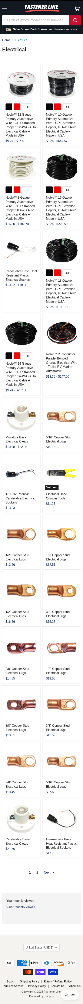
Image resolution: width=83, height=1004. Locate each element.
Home (6, 40)
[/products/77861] (21, 473)
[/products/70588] (61, 648)
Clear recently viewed (20, 906)
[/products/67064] (21, 250)
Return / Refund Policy (58, 981)
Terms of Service (12, 986)
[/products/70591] (21, 648)
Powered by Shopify (41, 996)
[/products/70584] (61, 534)
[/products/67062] (21, 818)
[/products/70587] (21, 704)
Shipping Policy (29, 981)
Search (11, 981)
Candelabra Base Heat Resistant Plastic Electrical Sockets (21, 275)
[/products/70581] (61, 761)
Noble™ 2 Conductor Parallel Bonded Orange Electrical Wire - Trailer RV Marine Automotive (61, 362)
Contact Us (57, 986)
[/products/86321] (61, 416)
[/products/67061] (21, 416)
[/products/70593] (61, 591)
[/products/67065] (61, 818)
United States (39, 947)
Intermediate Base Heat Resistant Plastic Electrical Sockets (61, 843)
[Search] (75, 20)
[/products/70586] (21, 534)
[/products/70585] (61, 704)
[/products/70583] (21, 761)
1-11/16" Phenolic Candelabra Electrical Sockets (20, 498)
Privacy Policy (37, 986)
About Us (75, 986)
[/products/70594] (21, 591)
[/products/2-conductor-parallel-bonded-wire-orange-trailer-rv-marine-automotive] (61, 333)
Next (47, 872)
